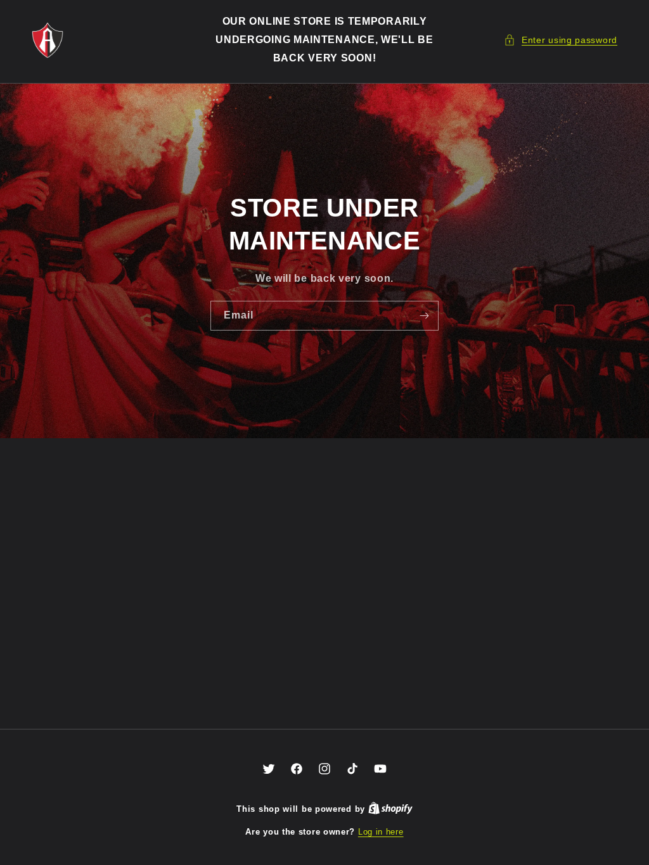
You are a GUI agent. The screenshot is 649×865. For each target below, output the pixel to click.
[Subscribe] (424, 316)
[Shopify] (390, 809)
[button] (560, 40)
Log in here (381, 832)
